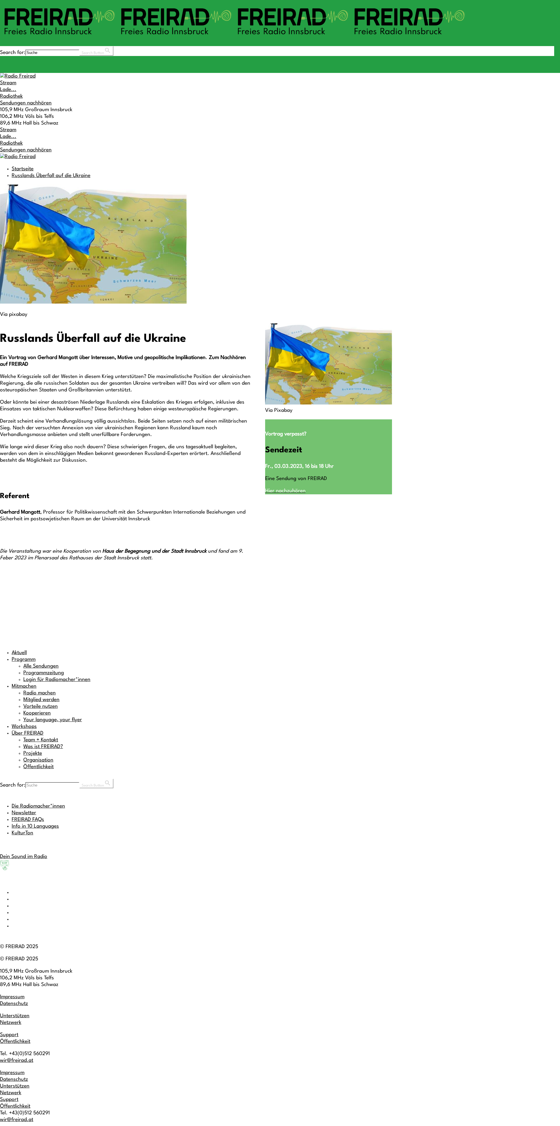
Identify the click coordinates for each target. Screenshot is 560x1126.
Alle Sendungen (41, 666)
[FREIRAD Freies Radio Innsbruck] (233, 37)
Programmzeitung (43, 672)
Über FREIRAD (27, 733)
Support (9, 1034)
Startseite (23, 169)
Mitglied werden (41, 699)
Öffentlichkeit (38, 766)
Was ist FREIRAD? (43, 746)
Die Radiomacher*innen (38, 806)
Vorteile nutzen (40, 706)
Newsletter (24, 812)
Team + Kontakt (40, 740)
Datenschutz (14, 1003)
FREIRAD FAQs (28, 819)
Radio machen (39, 693)
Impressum (12, 996)
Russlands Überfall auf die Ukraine (51, 175)
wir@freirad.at (16, 1060)
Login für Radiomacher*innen (56, 679)
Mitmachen (24, 686)
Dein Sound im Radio (23, 856)
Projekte (32, 753)
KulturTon (22, 833)
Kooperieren (37, 713)
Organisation (38, 760)
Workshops (24, 726)
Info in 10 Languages (35, 826)
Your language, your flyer (52, 719)
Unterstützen (14, 1015)
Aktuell (19, 652)
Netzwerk (10, 1022)
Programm (24, 659)
